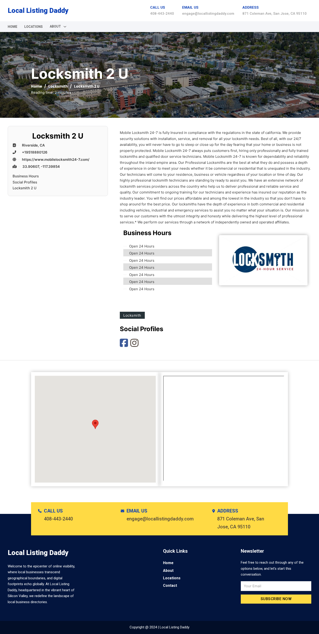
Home (12, 27)
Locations (33, 27)
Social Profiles (25, 182)
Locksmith (58, 86)
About (168, 570)
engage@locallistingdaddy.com (208, 13)
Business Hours (26, 176)
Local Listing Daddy (38, 10)
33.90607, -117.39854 (41, 167)
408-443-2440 (162, 13)
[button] (95, 424)
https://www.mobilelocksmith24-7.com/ (55, 159)
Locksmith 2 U (24, 188)
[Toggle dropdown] (65, 26)
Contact (170, 585)
